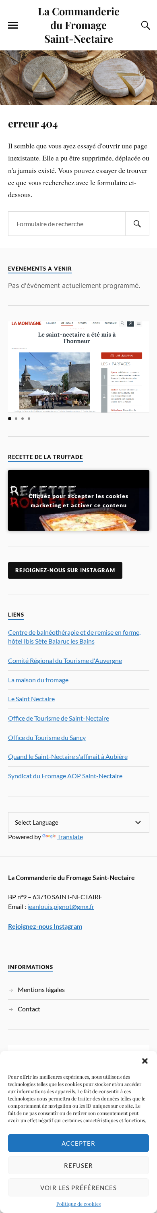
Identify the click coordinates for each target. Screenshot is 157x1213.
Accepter (78, 1143)
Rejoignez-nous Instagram (45, 926)
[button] (145, 1061)
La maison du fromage (38, 680)
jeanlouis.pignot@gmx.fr (60, 906)
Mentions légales (41, 989)
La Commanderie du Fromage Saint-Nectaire (79, 24)
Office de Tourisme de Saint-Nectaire (58, 718)
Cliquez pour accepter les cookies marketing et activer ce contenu (78, 500)
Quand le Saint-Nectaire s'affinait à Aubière (68, 756)
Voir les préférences (78, 1187)
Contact (29, 1009)
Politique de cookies (78, 1203)
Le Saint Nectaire (31, 698)
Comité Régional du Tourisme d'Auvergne (65, 660)
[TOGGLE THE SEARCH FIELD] (144, 25)
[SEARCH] (137, 223)
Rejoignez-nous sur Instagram (65, 570)
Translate (70, 836)
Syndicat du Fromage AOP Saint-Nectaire (65, 775)
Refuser (78, 1165)
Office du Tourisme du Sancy (47, 737)
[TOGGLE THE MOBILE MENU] (13, 25)
